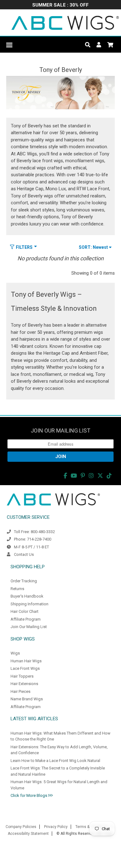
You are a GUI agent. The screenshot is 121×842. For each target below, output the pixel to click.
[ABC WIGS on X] (100, 475)
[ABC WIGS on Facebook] (65, 475)
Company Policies (21, 827)
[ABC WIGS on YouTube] (73, 475)
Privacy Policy (56, 827)
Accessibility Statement (28, 833)
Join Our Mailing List (29, 626)
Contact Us (24, 554)
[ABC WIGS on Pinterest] (82, 475)
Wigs (15, 653)
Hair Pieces (20, 691)
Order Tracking (24, 581)
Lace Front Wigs (25, 668)
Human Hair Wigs (26, 661)
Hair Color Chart (24, 611)
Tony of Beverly (60, 69)
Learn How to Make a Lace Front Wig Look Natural (55, 760)
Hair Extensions (24, 683)
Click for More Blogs (29, 795)
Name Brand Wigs (27, 699)
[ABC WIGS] (65, 22)
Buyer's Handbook (27, 596)
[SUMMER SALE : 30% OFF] (60, 5)
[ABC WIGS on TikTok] (109, 475)
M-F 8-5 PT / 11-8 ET (31, 547)
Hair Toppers (22, 676)
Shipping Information (29, 604)
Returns (17, 588)
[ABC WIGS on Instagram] (91, 475)
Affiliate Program (26, 619)
